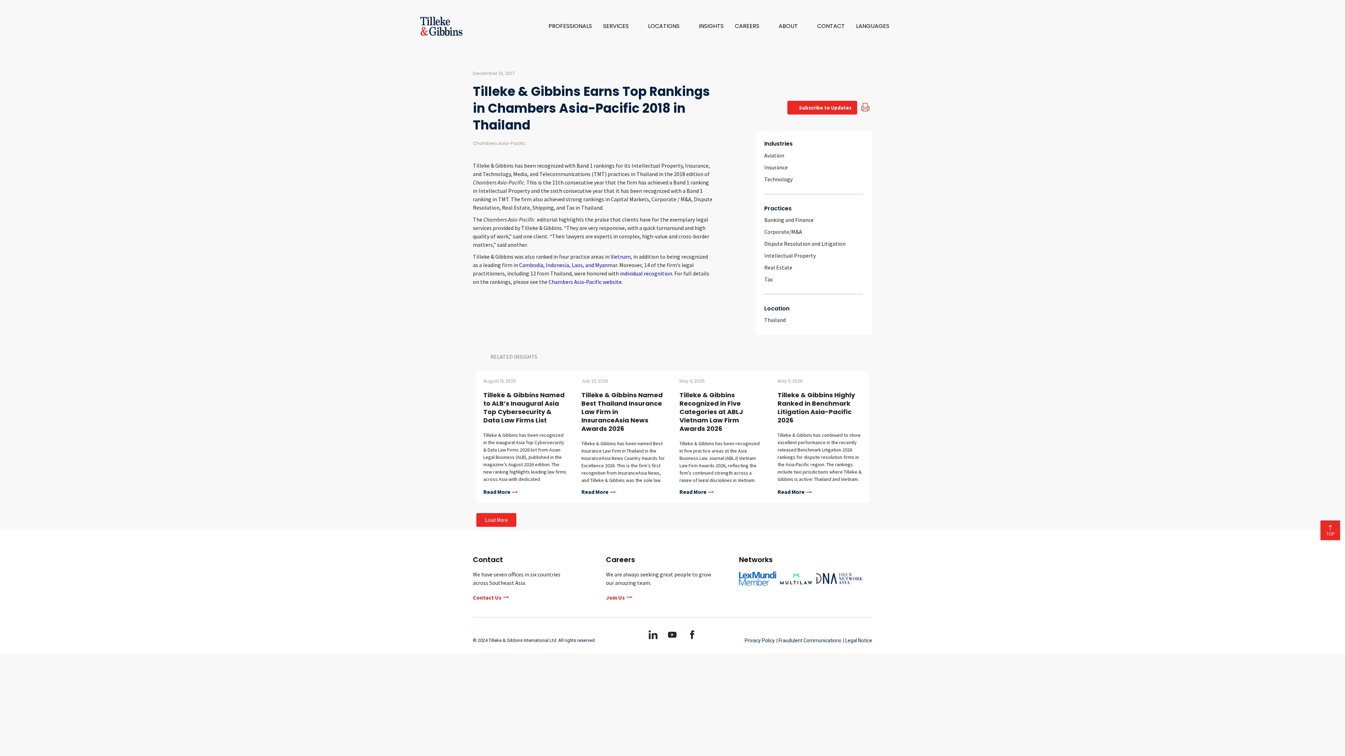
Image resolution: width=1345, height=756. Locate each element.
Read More (496, 492)
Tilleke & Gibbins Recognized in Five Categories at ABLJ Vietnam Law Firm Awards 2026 (711, 412)
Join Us (615, 597)
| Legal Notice (857, 640)
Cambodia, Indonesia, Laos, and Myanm (566, 264)
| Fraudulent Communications (809, 640)
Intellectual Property (790, 255)
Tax (768, 279)
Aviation (774, 155)
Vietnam (621, 256)
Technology (778, 179)
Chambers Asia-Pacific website (585, 281)
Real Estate (778, 267)
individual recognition (646, 273)
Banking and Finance (789, 219)
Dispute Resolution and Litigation (805, 243)
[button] (620, 26)
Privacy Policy (760, 640)
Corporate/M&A (783, 231)
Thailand (775, 319)
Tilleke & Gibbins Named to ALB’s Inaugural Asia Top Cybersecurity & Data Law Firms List (524, 408)
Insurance (776, 167)
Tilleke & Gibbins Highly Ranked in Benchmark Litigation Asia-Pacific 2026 (816, 408)
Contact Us (487, 597)
